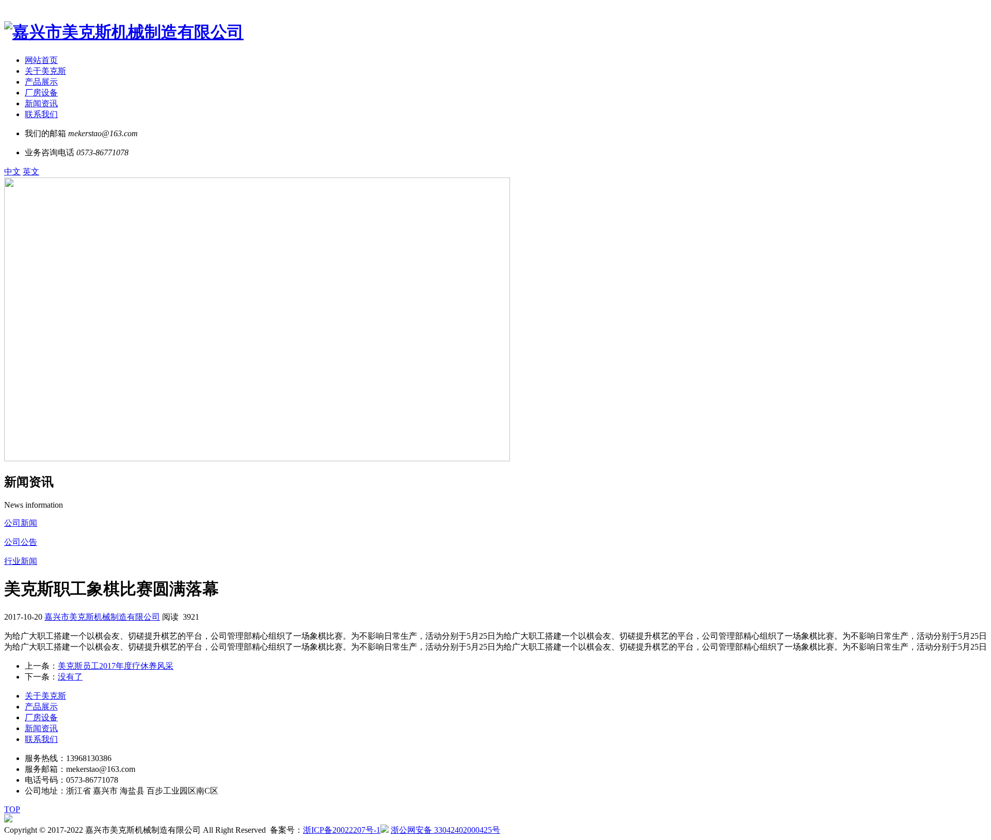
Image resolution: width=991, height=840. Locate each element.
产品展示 (41, 81)
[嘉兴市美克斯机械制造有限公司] (124, 32)
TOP (12, 809)
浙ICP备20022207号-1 (341, 830)
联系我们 (41, 114)
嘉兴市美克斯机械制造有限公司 (102, 616)
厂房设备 (41, 92)
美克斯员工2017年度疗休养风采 (115, 665)
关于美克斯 (45, 71)
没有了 (70, 676)
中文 (12, 171)
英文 (31, 171)
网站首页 (41, 60)
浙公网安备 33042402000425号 (445, 830)
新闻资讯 (41, 103)
